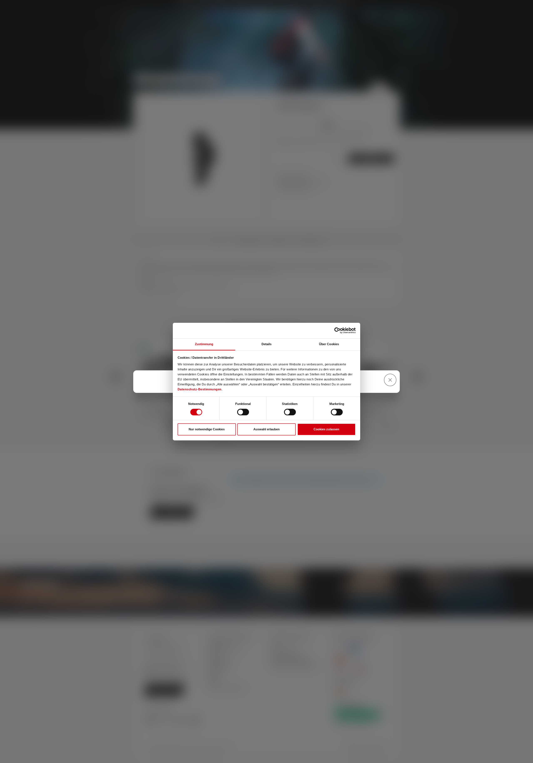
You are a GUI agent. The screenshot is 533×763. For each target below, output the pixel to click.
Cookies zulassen (326, 429)
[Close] (390, 380)
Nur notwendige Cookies (207, 429)
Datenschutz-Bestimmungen (200, 389)
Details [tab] (267, 344)
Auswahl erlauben (266, 429)
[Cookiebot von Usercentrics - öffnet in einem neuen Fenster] (337, 330)
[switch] (243, 412)
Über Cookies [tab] (329, 344)
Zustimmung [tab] (204, 344)
